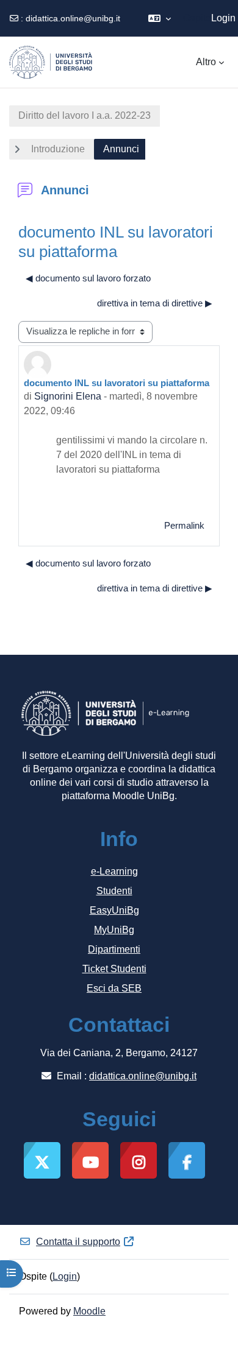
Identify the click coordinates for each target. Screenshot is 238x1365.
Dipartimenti (114, 949)
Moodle (89, 1311)
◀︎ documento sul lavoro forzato (88, 278)
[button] (159, 18)
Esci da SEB (114, 988)
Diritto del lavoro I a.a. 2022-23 (84, 115)
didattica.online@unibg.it (73, 18)
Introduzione (58, 149)
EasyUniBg (114, 910)
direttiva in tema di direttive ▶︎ (154, 303)
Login (223, 18)
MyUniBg (114, 930)
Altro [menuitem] (206, 62)
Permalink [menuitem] (184, 526)
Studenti (114, 891)
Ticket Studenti (114, 969)
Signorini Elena (67, 396)
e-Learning (114, 871)
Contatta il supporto (78, 1241)
